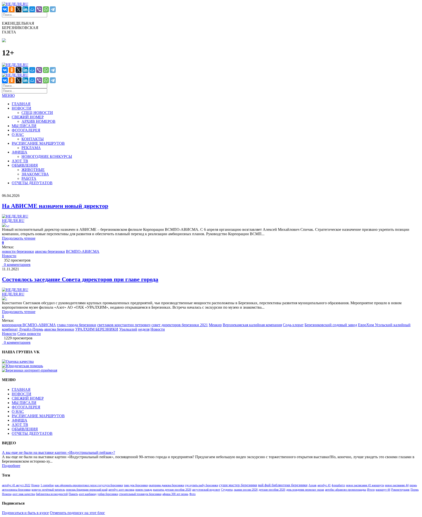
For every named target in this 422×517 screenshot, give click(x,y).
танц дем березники (136, 485)
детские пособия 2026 (272, 489)
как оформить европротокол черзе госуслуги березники (89, 485)
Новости (9, 256)
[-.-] (5, 225)
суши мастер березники (238, 485)
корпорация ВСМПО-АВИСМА (29, 325)
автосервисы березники (16, 489)
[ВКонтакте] (5, 9)
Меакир (215, 325)
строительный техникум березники (140, 494)
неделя (143, 329)
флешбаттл (338, 485)
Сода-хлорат (293, 325)
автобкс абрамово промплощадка (345, 489)
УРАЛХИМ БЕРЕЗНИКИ (96, 329)
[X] (18, 9)
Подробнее (11, 466)
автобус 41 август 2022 (16, 485)
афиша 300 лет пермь (175, 494)
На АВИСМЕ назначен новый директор (55, 206)
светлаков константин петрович (123, 325)
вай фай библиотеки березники (282, 485)
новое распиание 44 (397, 485)
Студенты (227, 489)
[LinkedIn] (25, 9)
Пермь (415, 489)
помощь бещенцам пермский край (86, 489)
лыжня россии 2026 (246, 489)
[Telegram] (53, 9)
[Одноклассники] (12, 9)
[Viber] (39, 9)
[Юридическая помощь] (22, 366)
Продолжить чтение (18, 238)
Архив (312, 485)
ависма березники (50, 251)
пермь (413, 485)
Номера (6, 494)
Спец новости (29, 334)
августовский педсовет (206, 489)
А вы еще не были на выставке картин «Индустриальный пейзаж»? (58, 452)
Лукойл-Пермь (31, 329)
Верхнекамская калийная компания (252, 325)
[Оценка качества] (18, 361)
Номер (35, 485)
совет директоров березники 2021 (179, 325)
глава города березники (76, 325)
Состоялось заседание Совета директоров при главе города (80, 279)
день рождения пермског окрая (305, 489)
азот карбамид (87, 494)
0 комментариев (16, 265)
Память (73, 494)
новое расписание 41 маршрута (365, 485)
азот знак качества (23, 494)
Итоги (371, 489)
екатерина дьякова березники (166, 485)
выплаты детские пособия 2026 (172, 489)
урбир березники (107, 494)
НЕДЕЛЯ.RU (13, 221)
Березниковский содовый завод (331, 325)
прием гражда (143, 489)
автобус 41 (324, 485)
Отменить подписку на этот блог (77, 513)
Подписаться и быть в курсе (25, 513)
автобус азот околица (121, 489)
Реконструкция (400, 489)
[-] (4, 298)
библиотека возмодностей (52, 494)
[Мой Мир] (32, 9)
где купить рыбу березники (201, 485)
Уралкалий (128, 329)
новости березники (18, 251)
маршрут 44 (383, 489)
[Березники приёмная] (29, 370)
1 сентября (47, 485)
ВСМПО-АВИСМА (82, 251)
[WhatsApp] (46, 9)
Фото (192, 494)
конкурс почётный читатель (48, 489)
